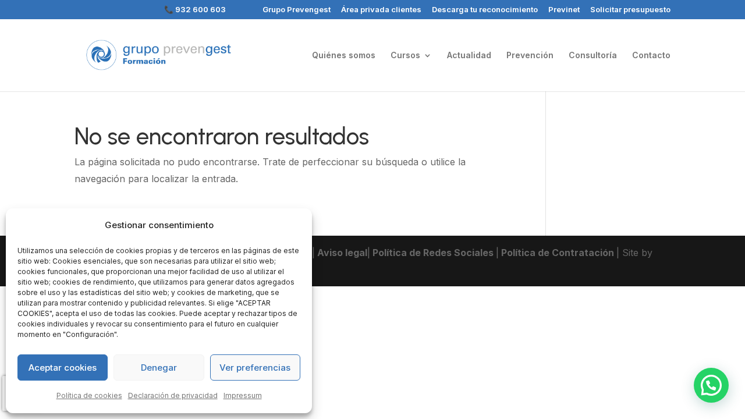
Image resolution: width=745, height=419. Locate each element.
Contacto (651, 55)
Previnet (564, 10)
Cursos (405, 55)
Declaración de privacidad (173, 395)
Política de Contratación (557, 252)
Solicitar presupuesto (630, 10)
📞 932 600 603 (195, 10)
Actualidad (469, 55)
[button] (711, 385)
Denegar (159, 367)
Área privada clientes (381, 10)
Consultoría (593, 55)
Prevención (530, 55)
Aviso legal (341, 252)
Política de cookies (89, 395)
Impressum (243, 395)
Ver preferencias (254, 367)
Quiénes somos (343, 55)
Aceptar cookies (63, 367)
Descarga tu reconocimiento (485, 10)
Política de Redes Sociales (433, 252)
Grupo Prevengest (296, 10)
